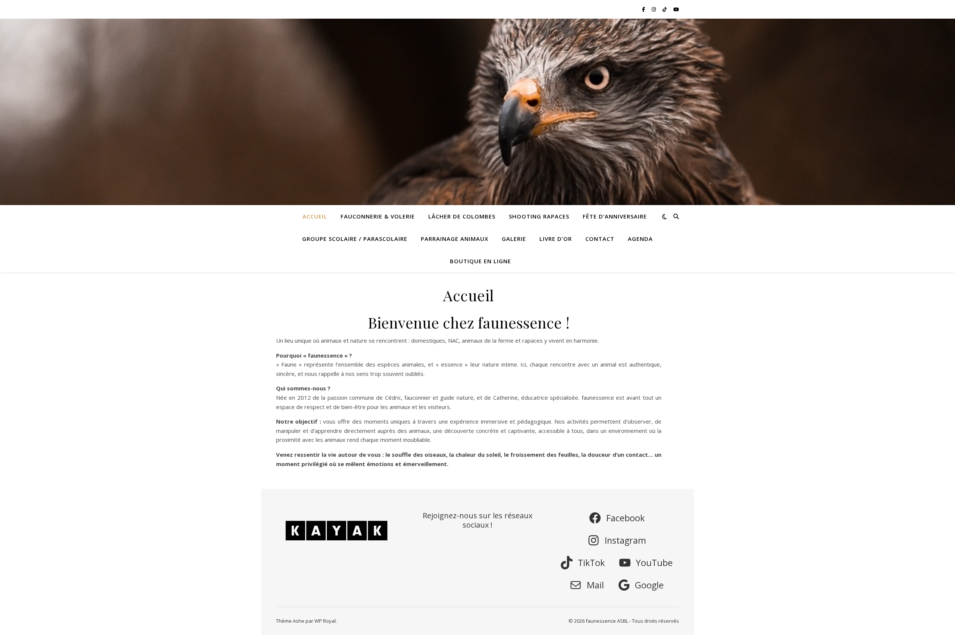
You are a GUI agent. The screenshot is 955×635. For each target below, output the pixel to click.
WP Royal (325, 620)
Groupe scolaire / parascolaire (354, 238)
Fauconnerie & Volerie (378, 216)
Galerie (514, 238)
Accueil (315, 216)
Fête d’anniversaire (615, 216)
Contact (599, 238)
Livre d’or (555, 238)
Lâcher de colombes (461, 216)
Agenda (640, 238)
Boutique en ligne (480, 261)
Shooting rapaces (539, 216)
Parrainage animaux (454, 238)
